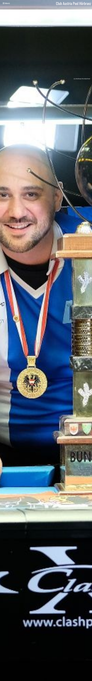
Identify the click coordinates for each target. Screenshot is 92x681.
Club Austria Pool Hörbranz (73, 3)
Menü (7, 3)
